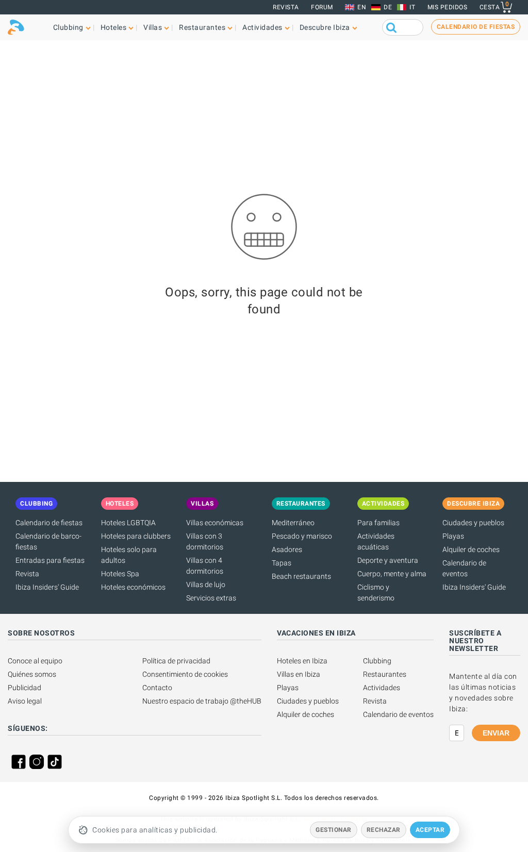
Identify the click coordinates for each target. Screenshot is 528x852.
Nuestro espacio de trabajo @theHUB (201, 701)
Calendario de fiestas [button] (476, 26)
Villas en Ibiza (298, 674)
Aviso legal (25, 701)
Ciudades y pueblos (473, 523)
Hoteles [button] (114, 27)
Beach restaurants (301, 576)
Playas (453, 536)
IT (412, 7)
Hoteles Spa (120, 574)
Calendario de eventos (398, 714)
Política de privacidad (176, 661)
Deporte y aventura (387, 560)
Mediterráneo (293, 523)
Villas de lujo (205, 584)
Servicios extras (211, 598)
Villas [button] (152, 27)
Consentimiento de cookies (185, 674)
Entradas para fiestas (50, 560)
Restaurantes (384, 674)
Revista (286, 7)
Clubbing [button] (68, 27)
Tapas (281, 563)
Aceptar (430, 829)
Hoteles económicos (133, 587)
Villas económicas (214, 523)
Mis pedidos (447, 7)
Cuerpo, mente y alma (391, 574)
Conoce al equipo (35, 661)
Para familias (378, 523)
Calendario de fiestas (48, 523)
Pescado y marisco (302, 536)
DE (388, 7)
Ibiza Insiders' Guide (47, 587)
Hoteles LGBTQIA (128, 523)
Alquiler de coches (471, 549)
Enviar (496, 733)
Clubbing (377, 661)
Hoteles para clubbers (136, 536)
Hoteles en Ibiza (302, 661)
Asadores (287, 549)
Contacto (157, 687)
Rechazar (384, 829)
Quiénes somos (32, 674)
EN (361, 7)
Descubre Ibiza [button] (325, 27)
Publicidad (24, 687)
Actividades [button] (262, 27)
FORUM (322, 7)
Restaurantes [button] (202, 27)
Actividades (381, 687)
